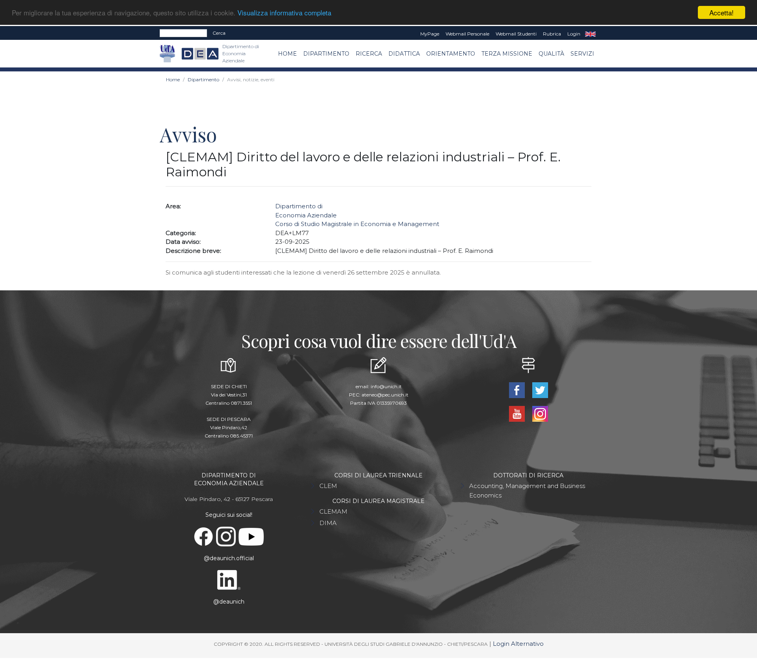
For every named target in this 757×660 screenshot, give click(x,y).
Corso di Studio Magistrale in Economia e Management (357, 224)
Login (573, 34)
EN (590, 34)
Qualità (551, 53)
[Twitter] (540, 389)
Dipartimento (326, 53)
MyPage (429, 34)
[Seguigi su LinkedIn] (229, 579)
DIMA (328, 523)
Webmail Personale (467, 34)
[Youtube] (517, 413)
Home (287, 53)
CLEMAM (333, 511)
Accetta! (721, 12)
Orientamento (450, 53)
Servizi (582, 53)
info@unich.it (386, 386)
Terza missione (506, 53)
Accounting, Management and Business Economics (527, 490)
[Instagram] (540, 413)
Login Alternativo (518, 643)
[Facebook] (517, 389)
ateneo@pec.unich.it (385, 395)
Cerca (219, 33)
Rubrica (552, 34)
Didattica (404, 53)
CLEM (328, 486)
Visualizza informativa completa (284, 13)
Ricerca (369, 53)
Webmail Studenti (516, 34)
